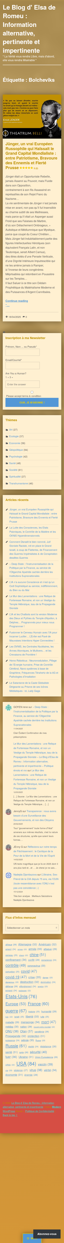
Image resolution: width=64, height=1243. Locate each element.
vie (8, 1070)
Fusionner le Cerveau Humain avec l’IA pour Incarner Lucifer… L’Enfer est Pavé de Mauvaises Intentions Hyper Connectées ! (33, 636)
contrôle (15, 965)
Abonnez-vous (46, 1234)
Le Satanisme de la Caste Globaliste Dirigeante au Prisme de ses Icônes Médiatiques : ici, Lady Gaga (29, 687)
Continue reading (16, 301)
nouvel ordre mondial (44, 1027)
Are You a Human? (15, 375)
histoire (34, 1011)
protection (36, 1036)
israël (19, 1016)
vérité (50, 1070)
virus (36, 1070)
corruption (12, 971)
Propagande (15, 1036)
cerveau (11, 955)
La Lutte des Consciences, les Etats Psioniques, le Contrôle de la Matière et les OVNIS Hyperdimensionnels (32, 531)
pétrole (27, 1040)
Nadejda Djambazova (25, 874)
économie (14, 1074)
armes (22, 949)
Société (13, 470)
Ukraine (26, 1057)
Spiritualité (15, 476)
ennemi (11, 990)
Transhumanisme (18, 483)
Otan (26, 1031)
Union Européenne (46, 1057)
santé (11, 1052)
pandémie (42, 1031)
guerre (16, 1010)
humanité (49, 1011)
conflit (34, 960)
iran (9, 1016)
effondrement (27, 986)
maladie (12, 1022)
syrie (23, 1052)
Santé (12, 463)
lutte (44, 1016)
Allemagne (27, 944)
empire (43, 986)
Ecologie (14, 436)
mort (48, 1021)
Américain (47, 944)
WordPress (9, 1111)
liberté (32, 1016)
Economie (14, 443)
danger (48, 977)
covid (29, 970)
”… (7, 305)
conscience (48, 959)
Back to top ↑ (10, 1115)
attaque (50, 949)
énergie (31, 1074)
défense (11, 986)
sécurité (38, 1051)
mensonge (30, 1022)
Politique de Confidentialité (39, 1111)
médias (12, 1026)
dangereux (12, 982)
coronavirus (36, 965)
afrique (11, 944)
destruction (29, 982)
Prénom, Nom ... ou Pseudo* (21, 346)
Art (10, 429)
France (38, 1003)
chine (38, 954)
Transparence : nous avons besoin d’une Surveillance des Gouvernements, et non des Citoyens (34, 815)
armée (35, 949)
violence (21, 1070)
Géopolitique (16, 449)
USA (26, 1063)
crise (34, 977)
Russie (16, 1046)
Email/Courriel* (13, 360)
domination (48, 982)
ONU (12, 1031)
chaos (23, 955)
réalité (33, 1046)
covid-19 (16, 976)
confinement (16, 960)
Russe (40, 1040)
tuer (11, 1057)
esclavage (25, 990)
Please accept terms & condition (23, 396)
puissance (12, 1040)
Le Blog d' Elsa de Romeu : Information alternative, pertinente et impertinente (29, 29)
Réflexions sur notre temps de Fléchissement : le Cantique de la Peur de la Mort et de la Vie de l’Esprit (35, 851)
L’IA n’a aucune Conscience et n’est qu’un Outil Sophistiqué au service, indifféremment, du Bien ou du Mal (33, 586)
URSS (10, 1064)
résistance (48, 1046)
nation (26, 1026)
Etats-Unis (21, 996)
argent (10, 949)
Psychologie (15, 456)
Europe (15, 1003)
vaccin (45, 1064)
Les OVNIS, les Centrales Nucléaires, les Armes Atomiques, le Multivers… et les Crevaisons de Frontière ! (31, 650)
